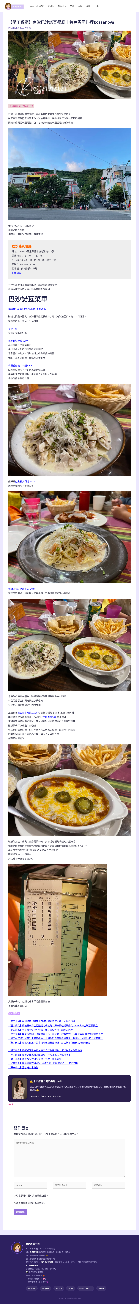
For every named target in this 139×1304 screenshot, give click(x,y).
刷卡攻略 (40, 6)
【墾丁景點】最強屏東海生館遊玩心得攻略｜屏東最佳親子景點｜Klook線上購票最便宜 (53, 1025)
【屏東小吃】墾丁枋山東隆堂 (23, 1067)
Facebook (34, 1096)
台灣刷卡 (50, 6)
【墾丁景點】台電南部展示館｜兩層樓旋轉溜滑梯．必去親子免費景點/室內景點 (49, 1042)
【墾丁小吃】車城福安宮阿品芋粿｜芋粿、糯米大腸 (34, 1059)
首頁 (32, 6)
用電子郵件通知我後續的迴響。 (32, 1195)
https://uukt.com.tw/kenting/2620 (27, 308)
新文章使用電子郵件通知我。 (31, 1203)
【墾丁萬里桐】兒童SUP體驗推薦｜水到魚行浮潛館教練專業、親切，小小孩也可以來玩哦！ (55, 1038)
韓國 (88, 6)
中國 (72, 6)
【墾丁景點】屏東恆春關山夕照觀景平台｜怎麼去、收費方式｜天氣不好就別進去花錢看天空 (55, 1034)
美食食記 (13, 27)
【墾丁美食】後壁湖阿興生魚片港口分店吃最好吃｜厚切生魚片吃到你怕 (45, 1050)
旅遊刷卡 (62, 6)
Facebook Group (85, 1288)
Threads (101, 1288)
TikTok (70, 1288)
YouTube (57, 1096)
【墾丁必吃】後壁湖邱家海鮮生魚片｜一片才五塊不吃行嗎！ (39, 1054)
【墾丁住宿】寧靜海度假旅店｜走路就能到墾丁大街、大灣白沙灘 (41, 1021)
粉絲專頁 (16, 273)
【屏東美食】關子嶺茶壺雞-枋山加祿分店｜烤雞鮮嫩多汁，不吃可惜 (43, 1063)
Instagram (46, 1096)
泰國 (80, 6)
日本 (96, 6)
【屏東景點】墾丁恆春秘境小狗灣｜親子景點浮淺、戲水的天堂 (40, 1029)
